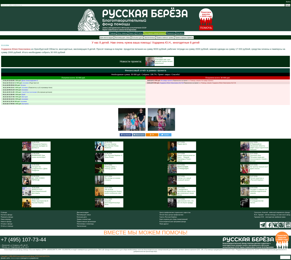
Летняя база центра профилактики (171, 215)
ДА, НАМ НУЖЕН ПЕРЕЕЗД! (38, 179)
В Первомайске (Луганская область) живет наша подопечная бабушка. (259, 146)
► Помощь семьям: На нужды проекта (200, 80)
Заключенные (149, 37)
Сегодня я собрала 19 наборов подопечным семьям (258, 191)
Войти (288, 2)
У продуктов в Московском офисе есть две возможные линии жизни (186, 192)
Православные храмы (165, 37)
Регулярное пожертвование (154, 33)
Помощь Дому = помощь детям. (111, 167)
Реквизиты (171, 33)
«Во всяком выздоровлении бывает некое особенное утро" (113, 191)
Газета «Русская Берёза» (168, 217)
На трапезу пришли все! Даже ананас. (259, 167)
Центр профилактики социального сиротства (174, 212)
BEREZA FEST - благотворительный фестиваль (39, 191)
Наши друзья (163, 224)
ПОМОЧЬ (206, 27)
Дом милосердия (106, 37)
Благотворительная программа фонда (172, 221)
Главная (112, 33)
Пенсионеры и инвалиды (85, 224)
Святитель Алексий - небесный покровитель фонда (272, 212)
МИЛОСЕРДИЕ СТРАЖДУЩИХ (183, 167)
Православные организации (86, 221)
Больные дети (137, 37)
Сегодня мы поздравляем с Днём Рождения (39, 168)
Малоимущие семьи (122, 37)
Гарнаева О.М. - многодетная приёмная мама (269, 217)
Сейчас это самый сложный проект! (184, 179)
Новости (132, 33)
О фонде (4, 212)
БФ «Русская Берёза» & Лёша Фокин (113, 156)
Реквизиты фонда (7, 217)
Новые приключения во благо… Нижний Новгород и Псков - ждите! (186, 158)
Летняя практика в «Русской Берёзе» (257, 179)
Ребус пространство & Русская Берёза (40, 202)
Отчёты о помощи (7, 226)
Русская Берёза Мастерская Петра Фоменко (111, 146)
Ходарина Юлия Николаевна (16, 49)
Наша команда (6, 219)
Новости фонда (6, 221)
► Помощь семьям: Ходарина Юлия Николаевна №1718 (217, 83)
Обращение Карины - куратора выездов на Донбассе (40, 146)
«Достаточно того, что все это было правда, (185, 202)
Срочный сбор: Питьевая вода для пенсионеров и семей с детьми (259, 158)
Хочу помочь (122, 33)
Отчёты (140, 33)
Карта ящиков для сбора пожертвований (173, 219)
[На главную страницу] (88, 20)
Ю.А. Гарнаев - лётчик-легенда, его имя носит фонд (272, 215)
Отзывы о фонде (6, 224)
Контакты (180, 33)
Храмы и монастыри (84, 219)
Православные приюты (184, 37)
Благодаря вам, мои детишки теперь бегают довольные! (164, 61)
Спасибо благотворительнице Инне (112, 202)
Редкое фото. (182, 144)
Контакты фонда (6, 215)
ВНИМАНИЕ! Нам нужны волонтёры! (39, 156)
